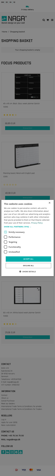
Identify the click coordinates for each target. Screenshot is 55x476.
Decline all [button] (28, 265)
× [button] (49, 203)
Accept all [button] (28, 259)
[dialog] (27, 238)
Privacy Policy (37, 223)
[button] (27, 227)
